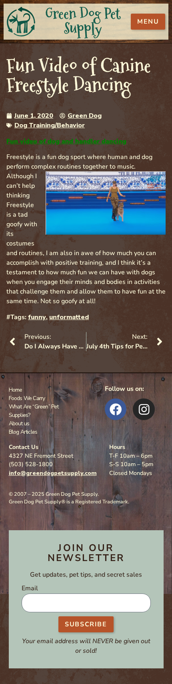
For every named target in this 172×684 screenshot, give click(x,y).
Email (30, 589)
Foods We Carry (27, 398)
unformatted (69, 317)
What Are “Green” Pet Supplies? (34, 411)
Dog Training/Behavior (49, 125)
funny (37, 317)
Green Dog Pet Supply (82, 21)
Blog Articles (23, 432)
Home (15, 390)
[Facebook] (116, 409)
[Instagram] (144, 409)
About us (19, 423)
